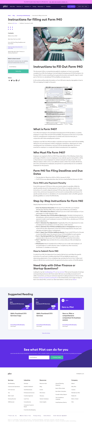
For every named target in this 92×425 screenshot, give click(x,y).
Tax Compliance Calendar (60, 398)
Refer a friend (74, 398)
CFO (54, 272)
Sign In (63, 6)
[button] (20, 6)
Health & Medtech (28, 386)
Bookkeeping (11, 383)
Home (9, 15)
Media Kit (73, 395)
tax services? (61, 272)
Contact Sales (57, 357)
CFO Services (11, 389)
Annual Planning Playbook (60, 384)
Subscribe (18, 71)
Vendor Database (44, 398)
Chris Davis (13, 326)
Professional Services (29, 392)
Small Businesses (28, 389)
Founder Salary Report (61, 394)
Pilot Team (15, 23)
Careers (73, 389)
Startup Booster (12, 398)
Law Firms (26, 398)
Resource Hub (43, 383)
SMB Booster (11, 402)
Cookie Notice (47, 415)
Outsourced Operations (14, 386)
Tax (9, 392)
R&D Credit (11, 395)
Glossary (42, 395)
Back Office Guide (60, 388)
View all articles (46, 333)
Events (41, 389)
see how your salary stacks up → (58, 2)
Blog (14, 15)
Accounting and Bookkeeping (23, 15)
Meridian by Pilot (75, 392)
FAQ (72, 402)
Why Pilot (73, 386)
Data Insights (43, 402)
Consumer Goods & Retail (29, 405)
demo (74, 279)
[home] (5, 6)
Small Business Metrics (61, 402)
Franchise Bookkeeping (30, 409)
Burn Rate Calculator (61, 391)
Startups (26, 383)
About (72, 383)
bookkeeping (48, 272)
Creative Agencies (28, 395)
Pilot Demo (42, 392)
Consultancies (27, 402)
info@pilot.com (80, 373)
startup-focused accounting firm (48, 277)
